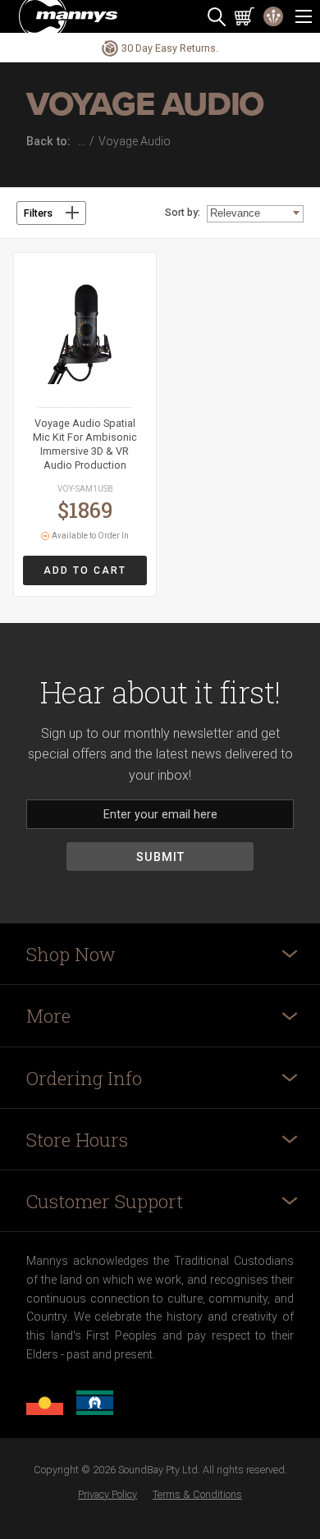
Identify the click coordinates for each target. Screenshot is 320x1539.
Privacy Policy (107, 1494)
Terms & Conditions (197, 1494)
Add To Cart (84, 570)
